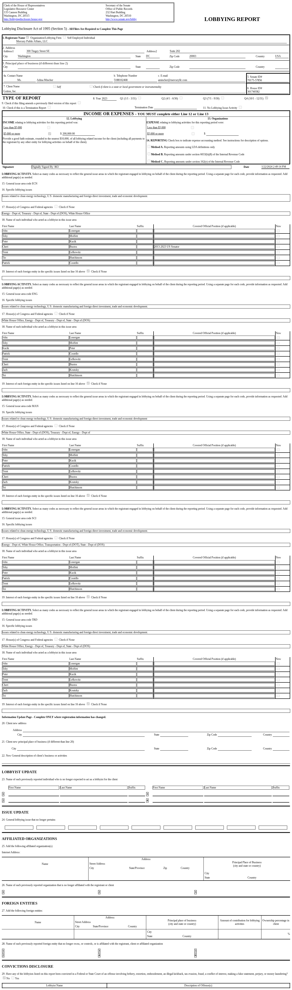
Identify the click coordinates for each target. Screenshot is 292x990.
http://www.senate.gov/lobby (121, 19)
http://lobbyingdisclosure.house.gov (23, 19)
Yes (17, 978)
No (8, 978)
